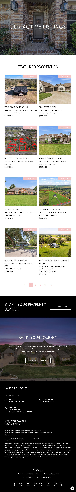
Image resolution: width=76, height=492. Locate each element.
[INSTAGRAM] (21, 484)
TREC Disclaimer (10, 435)
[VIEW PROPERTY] (20, 95)
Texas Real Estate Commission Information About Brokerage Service (28, 432)
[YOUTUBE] (41, 484)
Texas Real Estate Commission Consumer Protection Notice (25, 430)
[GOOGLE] (55, 484)
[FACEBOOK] (14, 484)
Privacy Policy (46, 477)
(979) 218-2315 (48, 402)
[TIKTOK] (48, 484)
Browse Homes (60, 307)
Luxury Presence (51, 474)
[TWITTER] (35, 484)
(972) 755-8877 (35, 438)
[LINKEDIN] (28, 484)
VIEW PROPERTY (21, 97)
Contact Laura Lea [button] (38, 361)
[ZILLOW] (61, 484)
